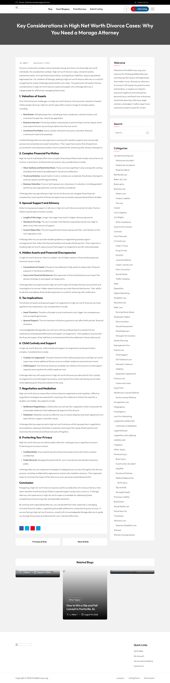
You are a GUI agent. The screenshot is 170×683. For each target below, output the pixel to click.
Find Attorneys (79, 9)
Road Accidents (123, 170)
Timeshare (118, 516)
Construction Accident (126, 463)
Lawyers (120, 678)
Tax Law (119, 203)
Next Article (83, 541)
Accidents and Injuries (123, 155)
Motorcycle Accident (125, 160)
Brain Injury (121, 459)
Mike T (25, 63)
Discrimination (122, 321)
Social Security (120, 511)
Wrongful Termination (125, 336)
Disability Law (120, 298)
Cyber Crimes (122, 245)
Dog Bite (119, 468)
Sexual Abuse (121, 274)
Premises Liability (122, 497)
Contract (118, 231)
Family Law (119, 350)
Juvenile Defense (123, 260)
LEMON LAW (119, 440)
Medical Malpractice (125, 478)
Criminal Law (120, 241)
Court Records (120, 236)
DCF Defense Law (124, 359)
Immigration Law (121, 402)
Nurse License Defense (126, 397)
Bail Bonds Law (120, 174)
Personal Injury (120, 454)
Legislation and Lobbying (125, 435)
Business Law (120, 189)
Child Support (122, 354)
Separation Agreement (126, 373)
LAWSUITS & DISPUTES (124, 421)
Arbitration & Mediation (126, 426)
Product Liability (123, 198)
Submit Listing (96, 9)
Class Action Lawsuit (123, 227)
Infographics (119, 407)
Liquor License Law (124, 264)
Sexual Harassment (124, 326)
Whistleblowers (123, 331)
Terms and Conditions (143, 661)
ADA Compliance (123, 222)
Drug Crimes (121, 250)
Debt (116, 283)
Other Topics (119, 449)
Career (117, 208)
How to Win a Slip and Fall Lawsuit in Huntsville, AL (82, 607)
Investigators (120, 411)
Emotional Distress (124, 473)
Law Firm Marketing (123, 416)
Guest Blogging (62, 9)
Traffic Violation (123, 279)
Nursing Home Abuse (125, 312)
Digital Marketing (121, 293)
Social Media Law (121, 506)
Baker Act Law (120, 179)
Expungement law (122, 345)
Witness (117, 530)
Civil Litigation (120, 212)
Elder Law (118, 307)
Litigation (118, 445)
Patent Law (121, 193)
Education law (120, 302)
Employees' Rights (122, 317)
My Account (139, 656)
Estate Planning (121, 340)
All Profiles (138, 651)
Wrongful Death (123, 492)
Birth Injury (122, 482)
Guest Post (118, 388)
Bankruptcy (119, 184)
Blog (50, 9)
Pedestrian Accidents (125, 165)
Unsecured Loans (123, 383)
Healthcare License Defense (126, 392)
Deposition (119, 288)
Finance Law (119, 378)
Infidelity (119, 369)
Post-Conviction (123, 269)
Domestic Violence (124, 364)
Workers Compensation (124, 535)
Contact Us (139, 666)
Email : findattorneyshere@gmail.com (34, 2)
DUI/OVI (119, 255)
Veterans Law (120, 520)
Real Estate (119, 501)
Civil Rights (119, 217)
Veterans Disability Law (126, 525)
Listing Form (134, 678)
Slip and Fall (121, 487)
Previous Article (39, 541)
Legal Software (120, 430)
